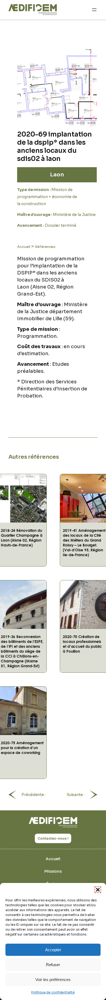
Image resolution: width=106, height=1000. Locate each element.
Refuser (53, 964)
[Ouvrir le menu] (94, 10)
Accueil (23, 246)
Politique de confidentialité (52, 992)
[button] (98, 889)
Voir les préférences (53, 979)
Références (45, 246)
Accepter (53, 949)
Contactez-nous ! (53, 838)
